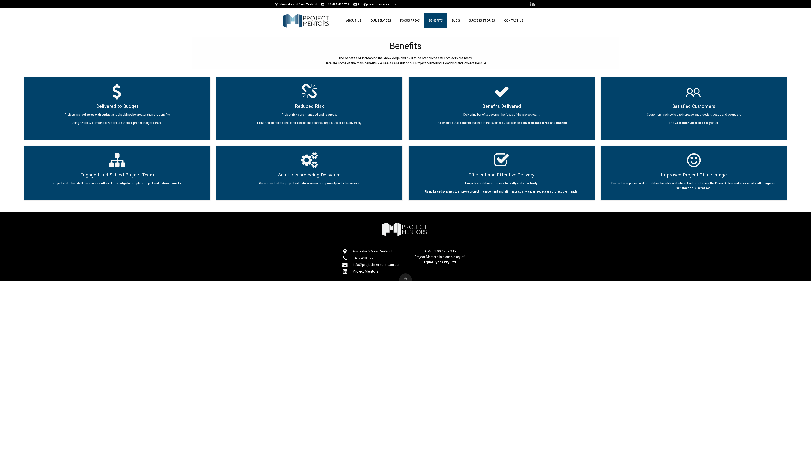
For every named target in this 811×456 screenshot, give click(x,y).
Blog (456, 20)
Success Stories (482, 20)
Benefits (436, 20)
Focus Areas (410, 20)
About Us (353, 20)
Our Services (380, 20)
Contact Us (513, 20)
